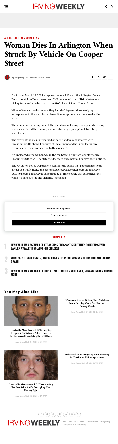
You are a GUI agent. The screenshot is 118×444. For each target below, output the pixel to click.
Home (65, 421)
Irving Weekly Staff (22, 341)
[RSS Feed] (78, 414)
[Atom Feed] (72, 414)
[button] (94, 77)
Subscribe (59, 222)
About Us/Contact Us (77, 421)
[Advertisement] (59, 21)
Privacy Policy (104, 421)
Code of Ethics (92, 421)
